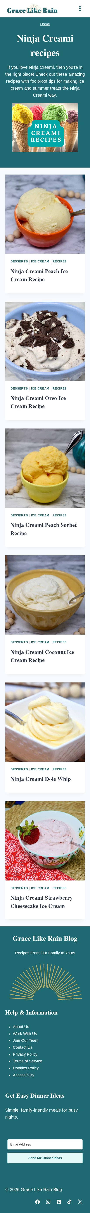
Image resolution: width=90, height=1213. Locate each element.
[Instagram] (48, 1201)
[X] (80, 1201)
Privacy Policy (25, 1054)
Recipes (59, 261)
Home (45, 24)
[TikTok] (69, 1201)
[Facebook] (37, 1201)
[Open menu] (80, 8)
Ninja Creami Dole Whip (40, 779)
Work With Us (25, 1034)
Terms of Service (27, 1061)
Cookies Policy (26, 1068)
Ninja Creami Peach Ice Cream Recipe (39, 275)
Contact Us (22, 1047)
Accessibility (23, 1075)
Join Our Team (25, 1040)
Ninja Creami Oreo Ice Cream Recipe (38, 402)
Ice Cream (40, 261)
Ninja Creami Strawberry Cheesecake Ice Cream (41, 902)
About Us (21, 1027)
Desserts (19, 261)
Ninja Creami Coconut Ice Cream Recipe (42, 656)
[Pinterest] (58, 1201)
